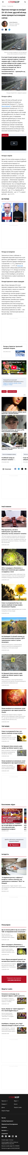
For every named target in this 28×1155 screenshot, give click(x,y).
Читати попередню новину (9, 454)
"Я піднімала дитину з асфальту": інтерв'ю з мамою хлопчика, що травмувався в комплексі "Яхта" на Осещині (13, 880)
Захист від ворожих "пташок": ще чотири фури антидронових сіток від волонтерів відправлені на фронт (12, 826)
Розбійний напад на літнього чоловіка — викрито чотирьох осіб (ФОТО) (9, 460)
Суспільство (10, 6)
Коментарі (8, 469)
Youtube (15, 383)
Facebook (10, 383)
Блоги (15, 1104)
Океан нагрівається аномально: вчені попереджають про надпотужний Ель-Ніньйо (14, 710)
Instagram (5, 385)
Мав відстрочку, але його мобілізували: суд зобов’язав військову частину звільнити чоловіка (14, 532)
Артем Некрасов (13, 22)
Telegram (5, 383)
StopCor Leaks (7, 989)
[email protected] (15, 1148)
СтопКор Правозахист (7, 1121)
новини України (12, 391)
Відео (15, 1101)
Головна (4, 6)
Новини (4, 1104)
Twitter (19, 383)
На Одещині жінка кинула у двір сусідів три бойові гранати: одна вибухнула (12, 675)
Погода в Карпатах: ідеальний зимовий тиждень (12, 347)
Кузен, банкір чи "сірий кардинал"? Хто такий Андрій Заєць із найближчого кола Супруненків (13, 1011)
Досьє (3, 1107)
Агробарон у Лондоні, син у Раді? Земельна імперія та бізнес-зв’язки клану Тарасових (13, 1025)
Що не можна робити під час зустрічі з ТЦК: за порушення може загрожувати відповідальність (14, 932)
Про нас (4, 1118)
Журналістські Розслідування (10, 1124)
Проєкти (4, 1101)
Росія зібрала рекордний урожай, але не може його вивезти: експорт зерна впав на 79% (14, 961)
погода (4, 391)
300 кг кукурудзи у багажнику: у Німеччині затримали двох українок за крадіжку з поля (13, 570)
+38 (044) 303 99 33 (14, 980)
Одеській (20, 266)
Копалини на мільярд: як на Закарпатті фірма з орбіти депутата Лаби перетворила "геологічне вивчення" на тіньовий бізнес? (13, 997)
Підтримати (15, 845)
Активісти (4, 1127)
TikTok (10, 385)
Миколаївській (6, 106)
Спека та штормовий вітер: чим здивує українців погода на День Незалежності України (12, 605)
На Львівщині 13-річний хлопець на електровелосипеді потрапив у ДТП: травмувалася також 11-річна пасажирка (13, 639)
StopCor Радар (5, 1111)
